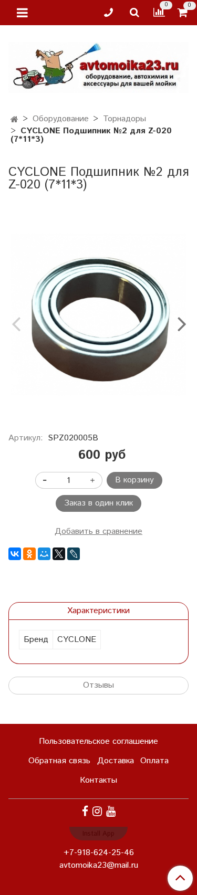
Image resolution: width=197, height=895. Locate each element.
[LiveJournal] (73, 553)
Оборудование (61, 119)
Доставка (115, 761)
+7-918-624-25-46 (99, 853)
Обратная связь (59, 761)
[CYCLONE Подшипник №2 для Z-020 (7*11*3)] (98, 315)
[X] (59, 553)
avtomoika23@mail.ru (98, 865)
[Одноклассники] (29, 553)
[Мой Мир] (44, 553)
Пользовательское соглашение (98, 741)
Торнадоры (124, 119)
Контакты (98, 780)
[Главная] (14, 120)
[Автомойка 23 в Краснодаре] (98, 65)
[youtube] (111, 812)
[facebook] (85, 812)
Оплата (154, 761)
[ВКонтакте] (14, 553)
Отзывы (98, 685)
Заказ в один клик (98, 503)
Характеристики (98, 611)
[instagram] (97, 812)
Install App (98, 834)
